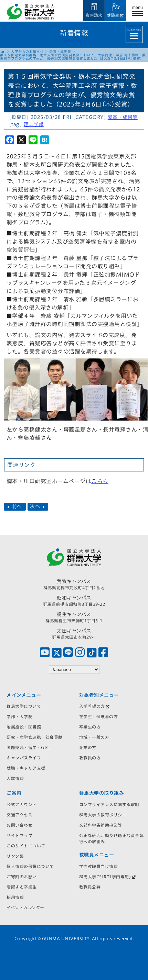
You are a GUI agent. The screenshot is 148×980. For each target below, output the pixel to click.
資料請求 (94, 15)
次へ (36, 506)
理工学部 (34, 124)
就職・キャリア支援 (26, 768)
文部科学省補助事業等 (100, 825)
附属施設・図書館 (24, 727)
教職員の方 (90, 758)
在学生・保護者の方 (98, 716)
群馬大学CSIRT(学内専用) (105, 877)
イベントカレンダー (25, 907)
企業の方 (87, 747)
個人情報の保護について (30, 866)
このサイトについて (26, 846)
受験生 (113, 15)
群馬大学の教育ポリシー (103, 815)
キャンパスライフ (24, 758)
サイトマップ (19, 835)
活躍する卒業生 (22, 887)
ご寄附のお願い (22, 877)
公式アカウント (22, 804)
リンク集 (15, 856)
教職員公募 (90, 887)
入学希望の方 (92, 706)
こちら (99, 481)
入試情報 (15, 778)
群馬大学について (24, 706)
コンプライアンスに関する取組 (109, 804)
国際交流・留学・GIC (28, 747)
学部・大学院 (19, 716)
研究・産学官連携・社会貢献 (35, 737)
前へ (16, 506)
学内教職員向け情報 (98, 866)
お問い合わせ (19, 825)
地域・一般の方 (94, 737)
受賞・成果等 (60, 51)
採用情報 (15, 897)
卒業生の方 (90, 727)
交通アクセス (19, 815)
